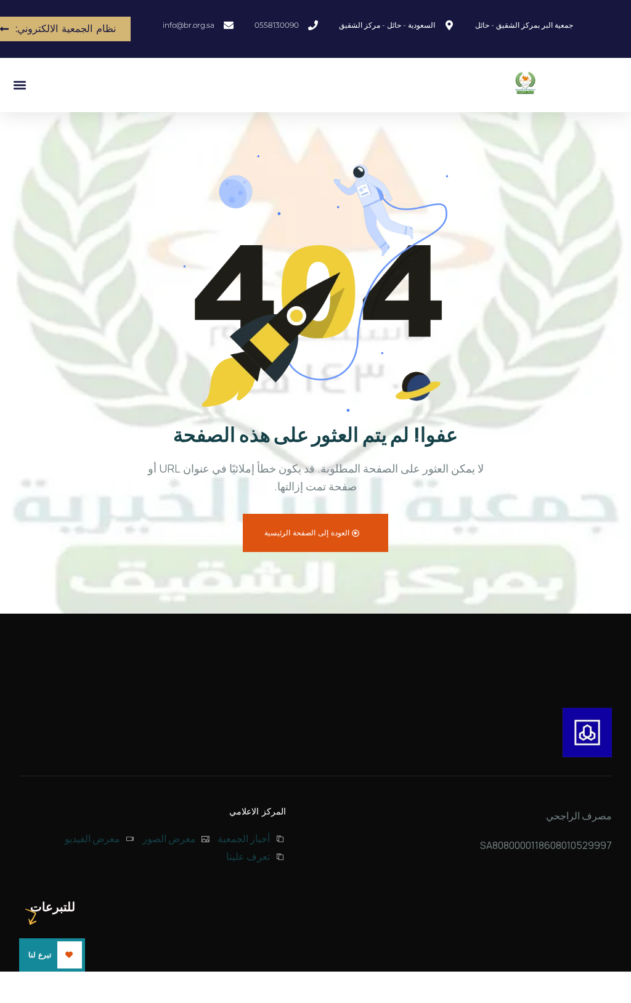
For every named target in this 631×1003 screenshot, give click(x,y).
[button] (19, 85)
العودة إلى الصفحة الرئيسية (308, 532)
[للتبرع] (587, 732)
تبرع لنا (39, 954)
